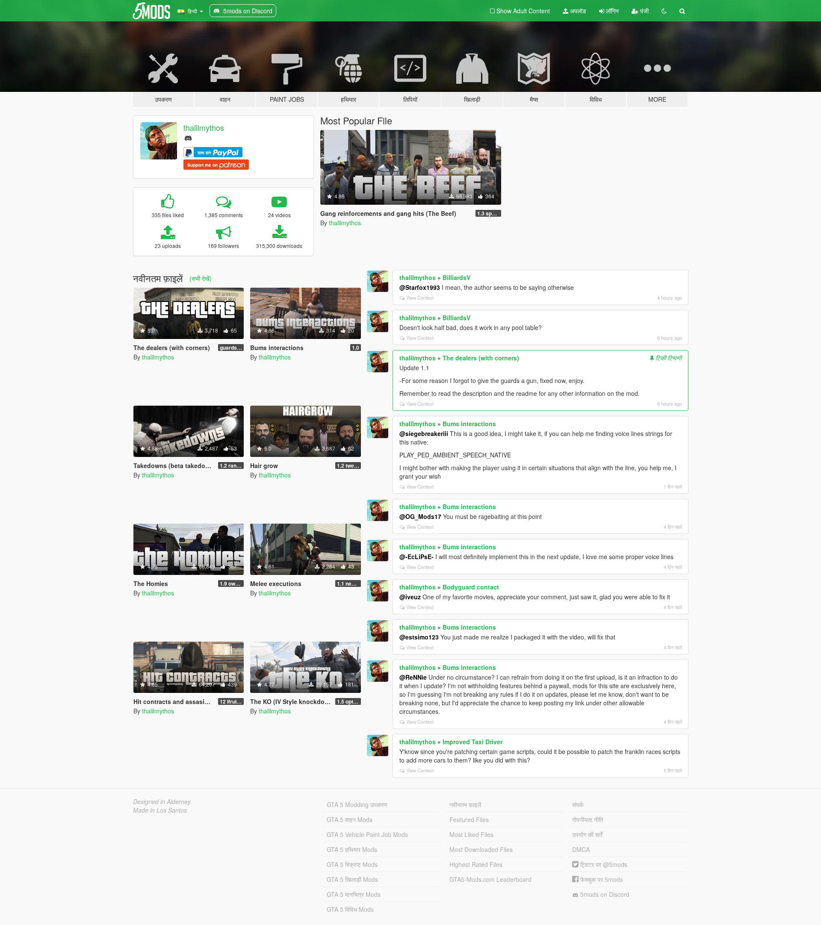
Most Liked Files (471, 834)
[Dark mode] (664, 10)
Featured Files (469, 819)
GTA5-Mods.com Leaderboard (490, 879)
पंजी (643, 10)
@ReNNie (413, 677)
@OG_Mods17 (420, 516)
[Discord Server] (188, 137)
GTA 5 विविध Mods (350, 909)
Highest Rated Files (475, 864)
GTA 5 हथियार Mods (352, 849)
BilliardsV (456, 277)
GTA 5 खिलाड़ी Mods (352, 879)
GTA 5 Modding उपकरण (357, 804)
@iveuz (410, 596)
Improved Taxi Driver (472, 741)
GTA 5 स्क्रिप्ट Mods (352, 864)
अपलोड (577, 10)
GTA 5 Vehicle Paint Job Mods (367, 834)
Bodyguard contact (471, 587)
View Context (420, 297)
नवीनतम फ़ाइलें (465, 804)
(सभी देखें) (200, 278)
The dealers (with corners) (481, 358)
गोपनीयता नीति (587, 819)
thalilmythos (203, 127)
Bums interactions (469, 423)
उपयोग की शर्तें (587, 834)
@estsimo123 (419, 637)
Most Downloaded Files (481, 849)
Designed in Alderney (162, 801)
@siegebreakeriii (423, 433)
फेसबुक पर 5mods (601, 879)
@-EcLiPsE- (416, 556)
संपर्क (577, 804)
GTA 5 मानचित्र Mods (354, 894)
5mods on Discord (604, 894)
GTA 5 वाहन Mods (349, 819)
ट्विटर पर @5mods (603, 864)
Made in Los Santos (160, 810)
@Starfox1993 (419, 287)
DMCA (581, 849)
